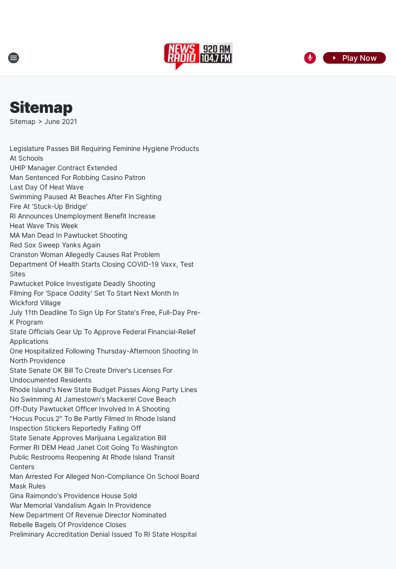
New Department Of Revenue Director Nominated (88, 515)
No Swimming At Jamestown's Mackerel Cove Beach (93, 399)
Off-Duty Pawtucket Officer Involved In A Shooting (90, 409)
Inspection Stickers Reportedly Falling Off (75, 428)
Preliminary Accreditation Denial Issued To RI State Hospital (103, 534)
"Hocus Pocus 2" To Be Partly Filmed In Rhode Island (93, 418)
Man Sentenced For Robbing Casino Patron (77, 177)
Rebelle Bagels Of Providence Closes (68, 524)
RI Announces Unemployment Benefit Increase (83, 216)
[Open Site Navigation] (13, 58)
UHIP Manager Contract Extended (63, 167)
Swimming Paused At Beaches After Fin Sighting (86, 196)
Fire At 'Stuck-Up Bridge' (48, 206)
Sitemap (23, 121)
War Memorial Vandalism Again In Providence (80, 505)
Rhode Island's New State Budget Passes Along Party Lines (103, 389)
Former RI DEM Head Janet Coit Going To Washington (94, 447)
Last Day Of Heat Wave (47, 187)
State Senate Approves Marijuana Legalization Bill (88, 438)
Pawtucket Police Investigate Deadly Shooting (83, 283)
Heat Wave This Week (44, 225)
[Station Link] (198, 57)
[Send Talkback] (310, 58)
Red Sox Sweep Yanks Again (55, 245)
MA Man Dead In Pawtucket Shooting (68, 235)
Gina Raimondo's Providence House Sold (73, 495)
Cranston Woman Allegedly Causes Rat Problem (85, 254)
